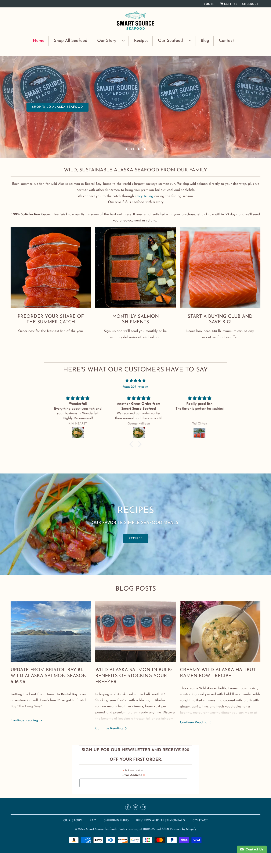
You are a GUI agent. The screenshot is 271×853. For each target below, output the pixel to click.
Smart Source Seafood (101, 829)
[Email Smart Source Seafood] (143, 807)
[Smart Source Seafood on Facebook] (128, 807)
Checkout (250, 4)
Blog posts (135, 589)
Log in (209, 4)
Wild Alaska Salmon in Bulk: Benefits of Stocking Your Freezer (133, 676)
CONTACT (200, 820)
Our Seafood (172, 41)
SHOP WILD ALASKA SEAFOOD (57, 107)
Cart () (230, 4)
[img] (135, 380)
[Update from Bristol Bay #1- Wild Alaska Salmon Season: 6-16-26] (51, 631)
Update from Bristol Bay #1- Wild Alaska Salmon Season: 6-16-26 (49, 676)
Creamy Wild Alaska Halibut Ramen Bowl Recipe (218, 673)
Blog (205, 41)
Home (38, 41)
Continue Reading (25, 720)
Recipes (141, 41)
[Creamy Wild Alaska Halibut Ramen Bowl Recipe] (220, 631)
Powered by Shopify (183, 829)
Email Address (133, 775)
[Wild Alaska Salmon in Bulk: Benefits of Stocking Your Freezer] (135, 631)
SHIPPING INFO (117, 820)
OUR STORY (72, 820)
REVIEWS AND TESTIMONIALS (161, 820)
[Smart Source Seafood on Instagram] (135, 807)
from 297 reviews (135, 387)
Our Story (108, 41)
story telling (144, 196)
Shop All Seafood (70, 41)
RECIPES (135, 538)
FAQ (93, 820)
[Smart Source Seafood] (135, 21)
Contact (226, 41)
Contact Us (254, 849)
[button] (132, 444)
